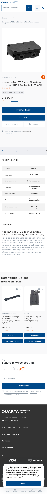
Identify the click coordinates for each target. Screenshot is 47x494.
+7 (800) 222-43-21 (11, 420)
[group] (23, 50)
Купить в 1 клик (23, 110)
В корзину (23, 117)
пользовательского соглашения (16, 393)
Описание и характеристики (12, 151)
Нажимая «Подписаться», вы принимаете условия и (22, 393)
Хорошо (23, 483)
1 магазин (14, 101)
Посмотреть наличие (34, 151)
